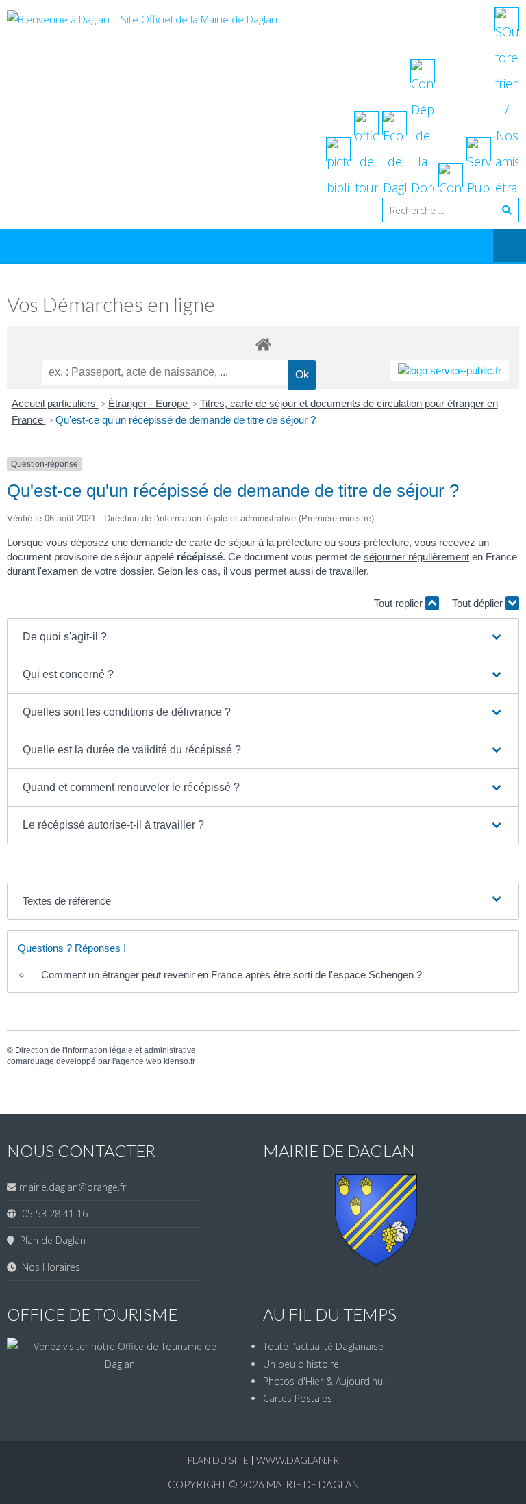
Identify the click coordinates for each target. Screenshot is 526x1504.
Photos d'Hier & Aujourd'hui (324, 1381)
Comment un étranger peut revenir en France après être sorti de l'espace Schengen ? (231, 975)
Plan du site (219, 1460)
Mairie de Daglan (312, 1484)
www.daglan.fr (297, 1460)
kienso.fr (179, 1061)
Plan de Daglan (50, 1240)
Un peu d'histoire (301, 1364)
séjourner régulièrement (416, 556)
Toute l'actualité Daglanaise (323, 1346)
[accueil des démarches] (263, 343)
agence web (139, 1061)
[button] (262, 637)
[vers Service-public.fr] (449, 370)
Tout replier (399, 603)
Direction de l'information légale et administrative (105, 1050)
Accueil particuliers (55, 403)
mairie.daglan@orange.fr (72, 1186)
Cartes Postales (297, 1398)
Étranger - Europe (149, 403)
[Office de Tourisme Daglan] (119, 1364)
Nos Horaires (48, 1266)
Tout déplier (478, 603)
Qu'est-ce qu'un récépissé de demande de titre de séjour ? (185, 420)
